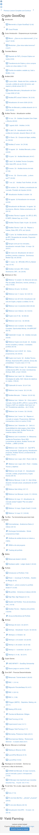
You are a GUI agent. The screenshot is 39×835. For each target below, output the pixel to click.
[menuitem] (1, 5)
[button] (1, 2)
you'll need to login (28, 826)
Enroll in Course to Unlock (19, 829)
